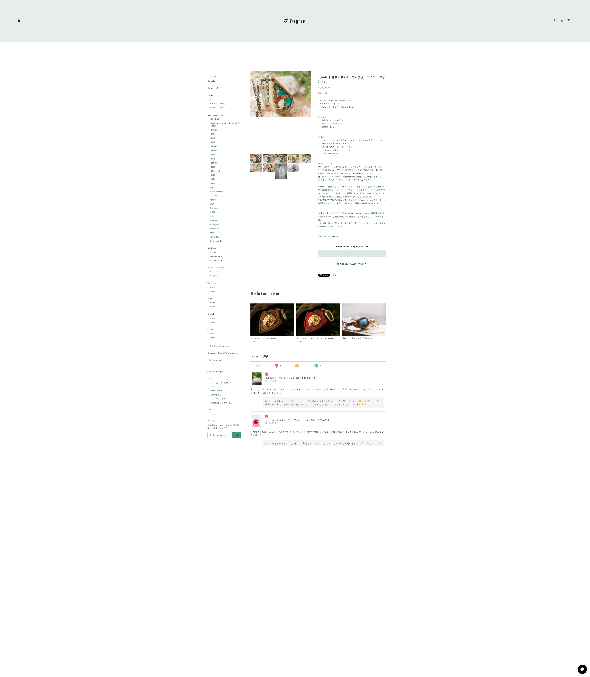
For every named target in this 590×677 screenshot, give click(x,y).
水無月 (213, 212)
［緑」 (213, 134)
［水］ (213, 138)
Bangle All (214, 276)
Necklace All (215, 252)
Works (213, 364)
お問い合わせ (216, 395)
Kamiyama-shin (216, 241)
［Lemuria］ (215, 171)
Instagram (214, 414)
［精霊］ (214, 150)
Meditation (214, 229)
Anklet (213, 342)
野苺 (212, 233)
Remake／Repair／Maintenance (223, 353)
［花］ (213, 183)
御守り (213, 338)
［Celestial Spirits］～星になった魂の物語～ (225, 124)
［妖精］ (214, 146)
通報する (336, 275)
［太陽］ (214, 163)
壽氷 (212, 204)
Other (210, 329)
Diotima (213, 220)
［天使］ (214, 130)
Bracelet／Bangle (215, 268)
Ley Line (213, 188)
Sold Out (213, 291)
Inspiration (214, 208)
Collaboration (214, 360)
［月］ (213, 175)
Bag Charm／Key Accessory (221, 346)
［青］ (213, 142)
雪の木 (213, 200)
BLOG (212, 387)
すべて (260, 365)
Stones (210, 95)
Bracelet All (215, 272)
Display (213, 334)
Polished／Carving (217, 104)
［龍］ (213, 155)
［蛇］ (213, 159)
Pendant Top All (216, 256)
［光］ (213, 167)
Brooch (210, 314)
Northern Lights (216, 192)
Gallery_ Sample (215, 371)
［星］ (213, 179)
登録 (236, 435)
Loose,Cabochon (216, 108)
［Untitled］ (215, 119)
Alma (212, 216)
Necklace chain (216, 261)
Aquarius (214, 196)
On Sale (211, 81)
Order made (213, 88)
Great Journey (216, 225)
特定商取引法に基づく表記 (221, 403)
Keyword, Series (215, 115)
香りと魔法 (215, 237)
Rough (213, 99)
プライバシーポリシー (219, 399)
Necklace (211, 248)
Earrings (211, 283)
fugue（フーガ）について (221, 383)
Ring (209, 298)
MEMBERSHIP (216, 391)
